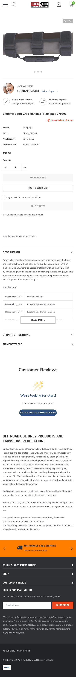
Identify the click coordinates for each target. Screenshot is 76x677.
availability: (8, 139)
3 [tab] (41, 72)
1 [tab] (35, 72)
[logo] (38, 4)
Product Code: (10, 144)
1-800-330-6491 (28, 91)
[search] (14, 4)
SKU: (5, 133)
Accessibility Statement (16, 650)
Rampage (27, 127)
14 (8, 215)
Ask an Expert (48, 91)
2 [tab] (38, 72)
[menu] (5, 4)
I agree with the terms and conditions (24, 197)
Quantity (7, 160)
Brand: (6, 127)
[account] (59, 4)
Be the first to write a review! (38, 412)
